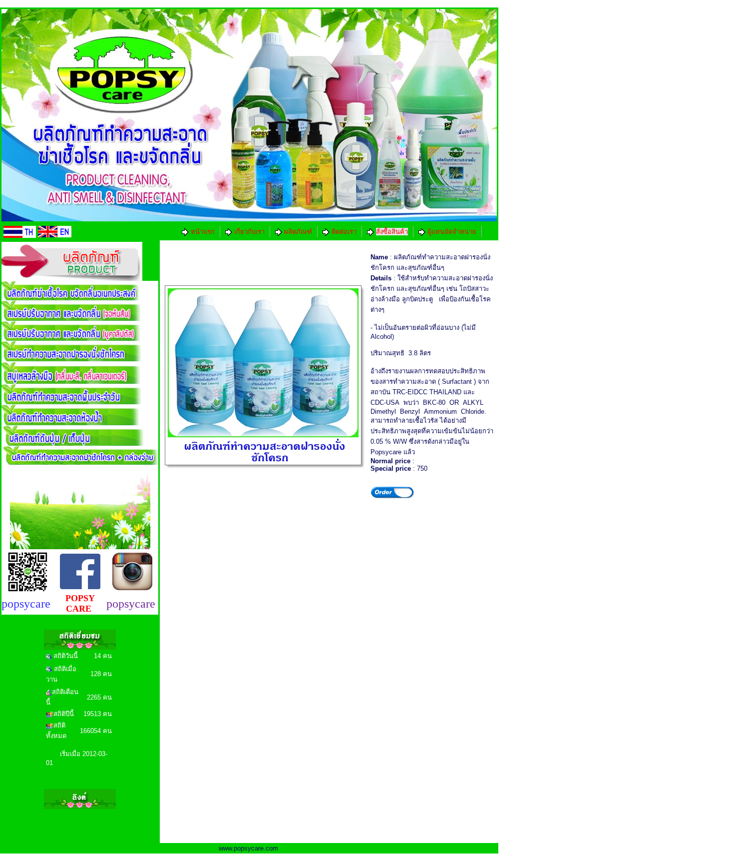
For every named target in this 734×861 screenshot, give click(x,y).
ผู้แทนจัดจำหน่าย (450, 231)
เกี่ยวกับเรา (248, 231)
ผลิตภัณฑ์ (297, 231)
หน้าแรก (202, 231)
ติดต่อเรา (343, 231)
